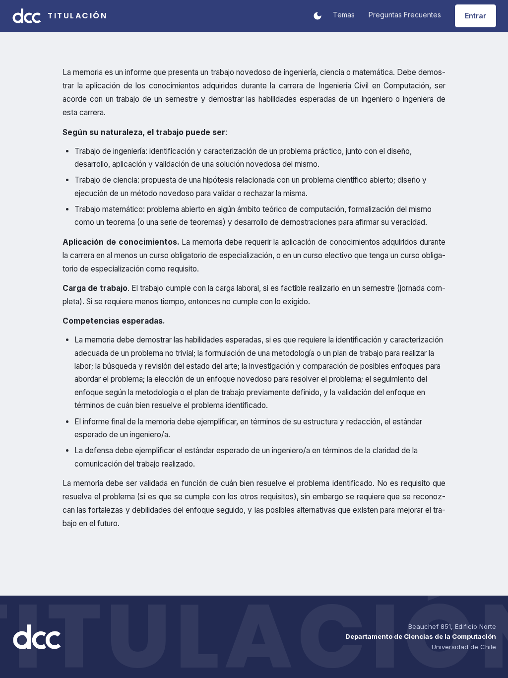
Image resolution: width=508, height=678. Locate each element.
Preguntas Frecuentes (405, 14)
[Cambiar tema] (317, 15)
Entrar (475, 15)
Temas (344, 14)
